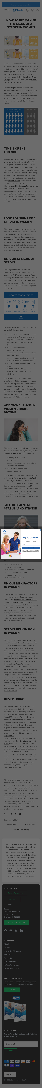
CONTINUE (31, 548)
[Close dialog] (40, 530)
